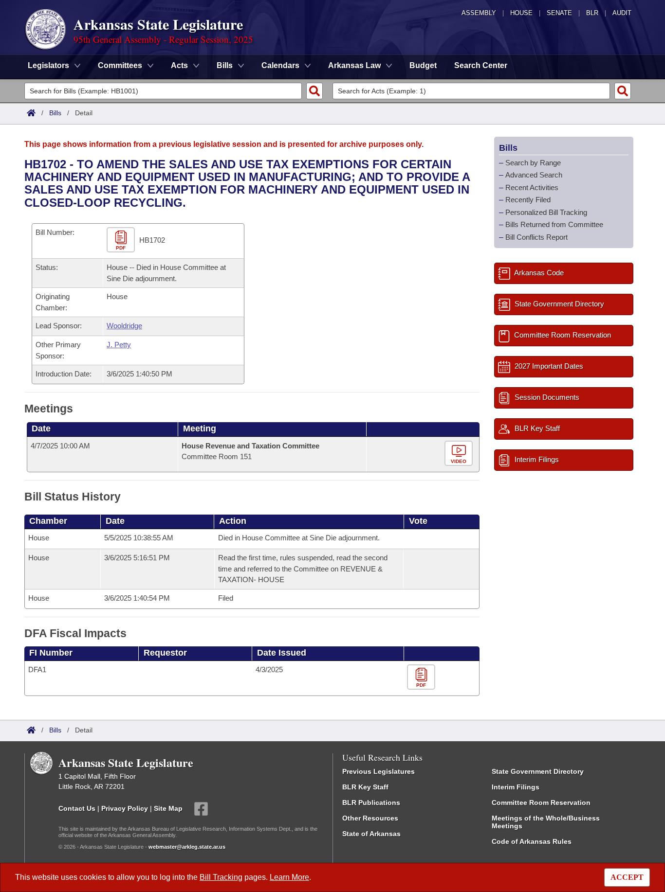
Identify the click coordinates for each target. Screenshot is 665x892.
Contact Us (76, 808)
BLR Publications (371, 802)
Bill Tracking (221, 877)
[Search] (314, 91)
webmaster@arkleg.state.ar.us (186, 847)
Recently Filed (528, 200)
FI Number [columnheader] (51, 653)
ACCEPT (627, 877)
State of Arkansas (371, 834)
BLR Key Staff (365, 787)
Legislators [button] (48, 65)
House (521, 13)
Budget (423, 65)
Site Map (168, 808)
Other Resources (370, 818)
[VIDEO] (459, 453)
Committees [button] (120, 65)
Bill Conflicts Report (536, 237)
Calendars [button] (280, 65)
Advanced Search (533, 175)
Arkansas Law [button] (354, 65)
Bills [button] (225, 65)
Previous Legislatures (378, 771)
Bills (55, 113)
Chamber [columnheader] (48, 521)
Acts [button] (179, 65)
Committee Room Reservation (541, 802)
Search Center (480, 65)
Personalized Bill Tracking (546, 212)
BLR (592, 13)
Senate (559, 13)
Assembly (479, 13)
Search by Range (533, 163)
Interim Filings (515, 787)
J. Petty (119, 344)
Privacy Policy (124, 808)
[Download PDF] (422, 678)
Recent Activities (531, 187)
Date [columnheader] (41, 428)
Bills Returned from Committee (554, 224)
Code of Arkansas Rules (532, 841)
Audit (621, 13)
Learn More (289, 877)
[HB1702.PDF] (122, 240)
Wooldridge (124, 325)
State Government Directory (538, 771)
